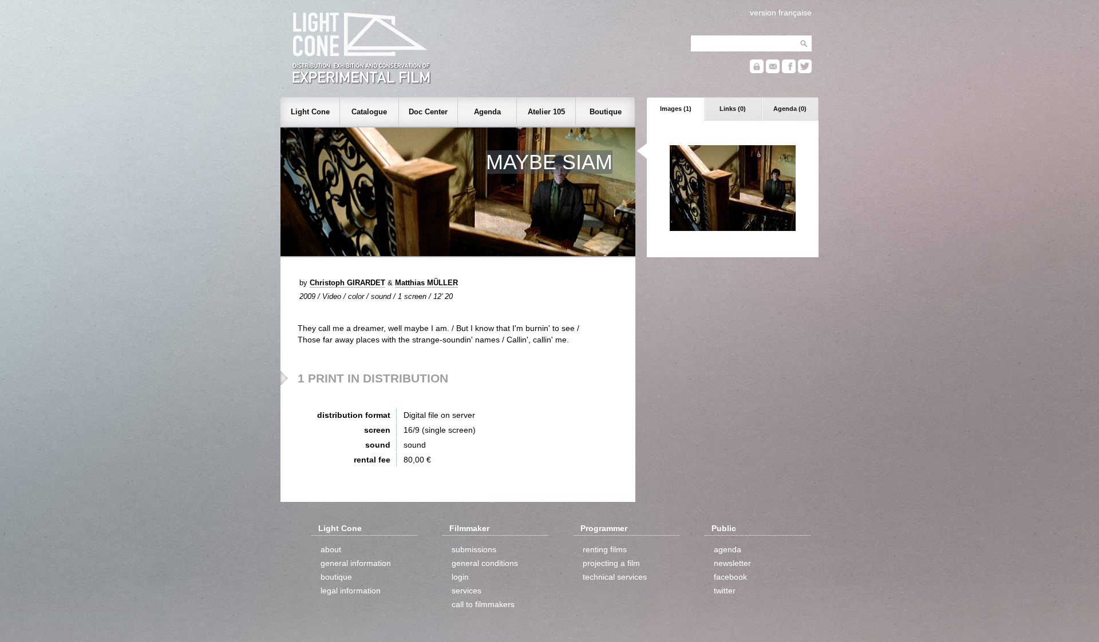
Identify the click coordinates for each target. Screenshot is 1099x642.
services (466, 590)
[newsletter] (773, 70)
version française (781, 12)
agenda (727, 549)
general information (356, 563)
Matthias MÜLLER (426, 282)
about (331, 549)
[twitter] (805, 70)
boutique (336, 576)
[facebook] (789, 70)
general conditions (485, 563)
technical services (615, 576)
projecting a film (611, 563)
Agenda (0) (790, 108)
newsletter (732, 563)
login (460, 576)
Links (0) (733, 108)
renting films (605, 549)
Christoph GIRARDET (347, 282)
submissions (474, 549)
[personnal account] (757, 70)
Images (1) (675, 108)
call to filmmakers (483, 604)
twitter (725, 590)
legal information (351, 590)
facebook (730, 576)
